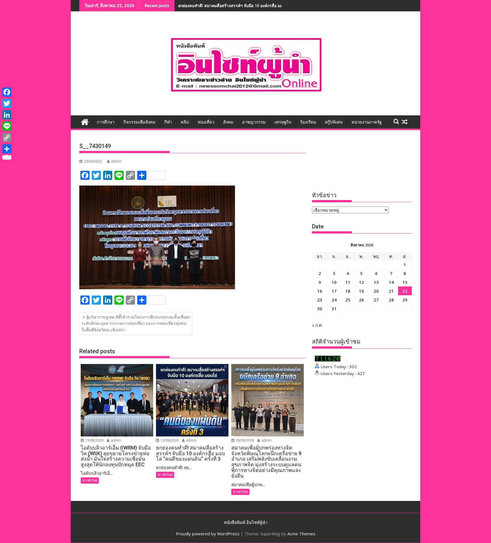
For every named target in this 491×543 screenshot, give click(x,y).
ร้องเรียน (308, 122)
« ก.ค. (317, 325)
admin (116, 161)
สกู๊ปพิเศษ (334, 122)
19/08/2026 (93, 440)
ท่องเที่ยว (206, 122)
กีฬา (168, 122)
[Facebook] (7, 92)
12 (361, 282)
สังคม (228, 122)
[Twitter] (7, 103)
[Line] (7, 126)
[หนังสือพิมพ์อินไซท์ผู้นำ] (84, 121)
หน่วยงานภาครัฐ (366, 122)
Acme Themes (301, 533)
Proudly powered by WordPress (208, 533)
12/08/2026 (169, 440)
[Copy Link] (7, 137)
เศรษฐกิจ (282, 122)
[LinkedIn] (7, 114)
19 (361, 291)
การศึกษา (106, 122)
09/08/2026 (244, 440)
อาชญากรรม (254, 122)
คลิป (185, 122)
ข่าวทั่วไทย (89, 480)
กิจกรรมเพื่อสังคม (139, 122)
